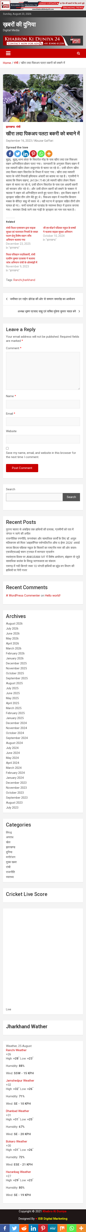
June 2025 (13, 693)
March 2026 (13, 648)
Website (11, 431)
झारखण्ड (10, 126)
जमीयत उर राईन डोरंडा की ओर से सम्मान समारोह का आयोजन (42, 299)
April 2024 (12, 763)
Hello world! (52, 595)
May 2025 (12, 698)
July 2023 (12, 807)
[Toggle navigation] (8, 53)
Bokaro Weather (16, 1141)
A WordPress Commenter (23, 595)
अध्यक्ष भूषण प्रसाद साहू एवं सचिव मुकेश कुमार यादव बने (47, 311)
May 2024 (12, 758)
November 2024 (16, 728)
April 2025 (12, 703)
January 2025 (15, 718)
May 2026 (12, 638)
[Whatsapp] (41, 153)
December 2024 (16, 723)
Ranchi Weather (16, 1050)
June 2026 (13, 633)
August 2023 (14, 802)
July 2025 (12, 688)
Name (11, 396)
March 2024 (13, 768)
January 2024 (15, 778)
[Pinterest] (33, 153)
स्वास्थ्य (10, 877)
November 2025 (16, 668)
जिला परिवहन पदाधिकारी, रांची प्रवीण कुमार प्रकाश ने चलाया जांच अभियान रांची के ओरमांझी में (21, 258)
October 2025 (15, 673)
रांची (18, 126)
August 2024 (14, 743)
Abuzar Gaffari (43, 140)
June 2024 (13, 753)
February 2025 (15, 713)
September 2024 (17, 738)
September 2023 (17, 797)
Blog (9, 832)
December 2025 (16, 663)
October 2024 (15, 733)
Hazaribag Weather (18, 1172)
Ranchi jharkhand (24, 280)
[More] (48, 153)
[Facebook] (9, 153)
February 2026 (15, 653)
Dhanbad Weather (17, 1111)
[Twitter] (17, 153)
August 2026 (14, 623)
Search (10, 489)
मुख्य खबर (11, 862)
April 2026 (12, 643)
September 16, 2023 (19, 140)
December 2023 (16, 783)
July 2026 (12, 628)
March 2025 (13, 708)
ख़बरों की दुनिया (19, 24)
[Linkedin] (25, 153)
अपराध (9, 837)
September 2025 (17, 678)
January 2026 (15, 658)
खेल (8, 842)
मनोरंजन (10, 857)
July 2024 (12, 748)
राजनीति (10, 872)
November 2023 (16, 787)
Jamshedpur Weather (20, 1080)
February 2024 (15, 773)
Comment (13, 348)
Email (10, 413)
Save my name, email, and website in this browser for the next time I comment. (41, 455)
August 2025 (14, 683)
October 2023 (15, 792)
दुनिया (9, 852)
